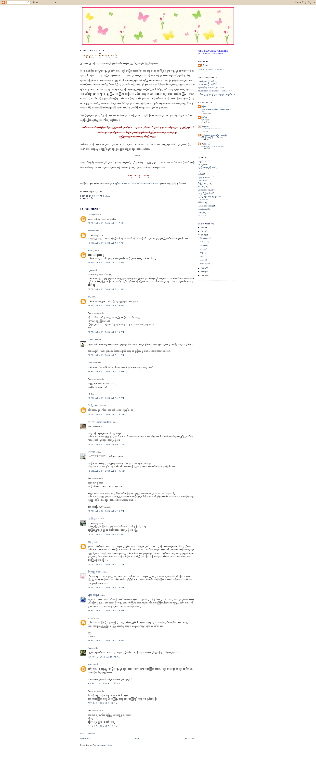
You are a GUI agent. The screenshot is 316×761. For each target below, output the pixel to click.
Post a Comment (87, 733)
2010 (203, 235)
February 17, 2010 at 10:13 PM (107, 444)
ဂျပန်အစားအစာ (204, 177)
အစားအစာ (202, 180)
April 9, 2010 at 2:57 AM (103, 703)
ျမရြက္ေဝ (94, 518)
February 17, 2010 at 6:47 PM (106, 397)
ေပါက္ (204, 117)
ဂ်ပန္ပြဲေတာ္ (203, 183)
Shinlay (91, 250)
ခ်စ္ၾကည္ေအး (94, 571)
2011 (203, 231)
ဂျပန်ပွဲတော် (202, 209)
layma (90, 617)
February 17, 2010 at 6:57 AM (106, 223)
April (202, 260)
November (204, 238)
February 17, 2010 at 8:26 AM (106, 305)
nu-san (91, 664)
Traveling (201, 186)
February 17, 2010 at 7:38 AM (106, 262)
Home (137, 738)
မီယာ (90, 647)
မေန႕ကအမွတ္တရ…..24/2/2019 (212, 137)
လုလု (90, 270)
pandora (91, 230)
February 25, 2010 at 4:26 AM (106, 640)
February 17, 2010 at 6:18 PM (106, 371)
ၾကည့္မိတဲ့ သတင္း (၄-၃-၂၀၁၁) (211, 87)
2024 (203, 227)
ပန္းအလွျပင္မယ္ (205, 190)
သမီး (91, 198)
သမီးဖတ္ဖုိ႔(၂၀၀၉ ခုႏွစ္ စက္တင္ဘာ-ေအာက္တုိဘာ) (216, 94)
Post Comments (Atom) (102, 744)
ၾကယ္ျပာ (93, 594)
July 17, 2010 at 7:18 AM (103, 726)
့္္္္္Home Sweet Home (100, 421)
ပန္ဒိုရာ (203, 106)
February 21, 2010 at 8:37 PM (106, 564)
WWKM (91, 451)
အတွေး (201, 164)
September (204, 245)
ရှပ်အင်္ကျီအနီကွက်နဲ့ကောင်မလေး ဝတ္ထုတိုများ (216, 110)
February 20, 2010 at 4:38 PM (106, 511)
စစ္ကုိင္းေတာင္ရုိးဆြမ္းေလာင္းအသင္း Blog (137, 183)
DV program (203, 215)
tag (199, 170)
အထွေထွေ (202, 212)
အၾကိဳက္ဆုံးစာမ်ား (205, 193)
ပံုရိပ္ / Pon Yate (95, 405)
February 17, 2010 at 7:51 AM (106, 289)
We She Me (205, 144)
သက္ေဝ (92, 339)
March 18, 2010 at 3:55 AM (104, 683)
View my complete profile (211, 70)
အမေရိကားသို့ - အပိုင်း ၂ (207, 81)
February (204, 263)
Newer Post (85, 738)
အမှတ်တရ (202, 161)
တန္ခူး (90, 541)
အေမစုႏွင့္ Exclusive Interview (213, 146)
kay (89, 296)
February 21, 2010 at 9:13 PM (106, 587)
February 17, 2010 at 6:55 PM (106, 414)
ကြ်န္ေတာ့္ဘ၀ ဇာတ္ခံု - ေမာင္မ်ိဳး (214, 135)
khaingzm (92, 214)
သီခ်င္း (201, 202)
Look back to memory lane (210, 129)
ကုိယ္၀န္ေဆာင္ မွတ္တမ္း (208, 196)
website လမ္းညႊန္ (205, 206)
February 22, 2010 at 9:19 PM (106, 610)
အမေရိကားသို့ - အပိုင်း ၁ (207, 84)
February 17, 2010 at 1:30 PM (106, 332)
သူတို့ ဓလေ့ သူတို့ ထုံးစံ (206, 167)
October (203, 241)
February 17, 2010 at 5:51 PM (106, 355)
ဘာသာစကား (203, 199)
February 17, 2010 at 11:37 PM (107, 470)
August (203, 249)
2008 (203, 271)
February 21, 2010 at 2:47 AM (106, 534)
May (202, 256)
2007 (203, 275)
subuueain (92, 362)
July (202, 252)
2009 (203, 268)
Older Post (190, 738)
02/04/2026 (205, 120)
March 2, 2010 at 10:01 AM (104, 656)
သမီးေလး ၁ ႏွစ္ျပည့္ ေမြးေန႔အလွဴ (215, 90)
